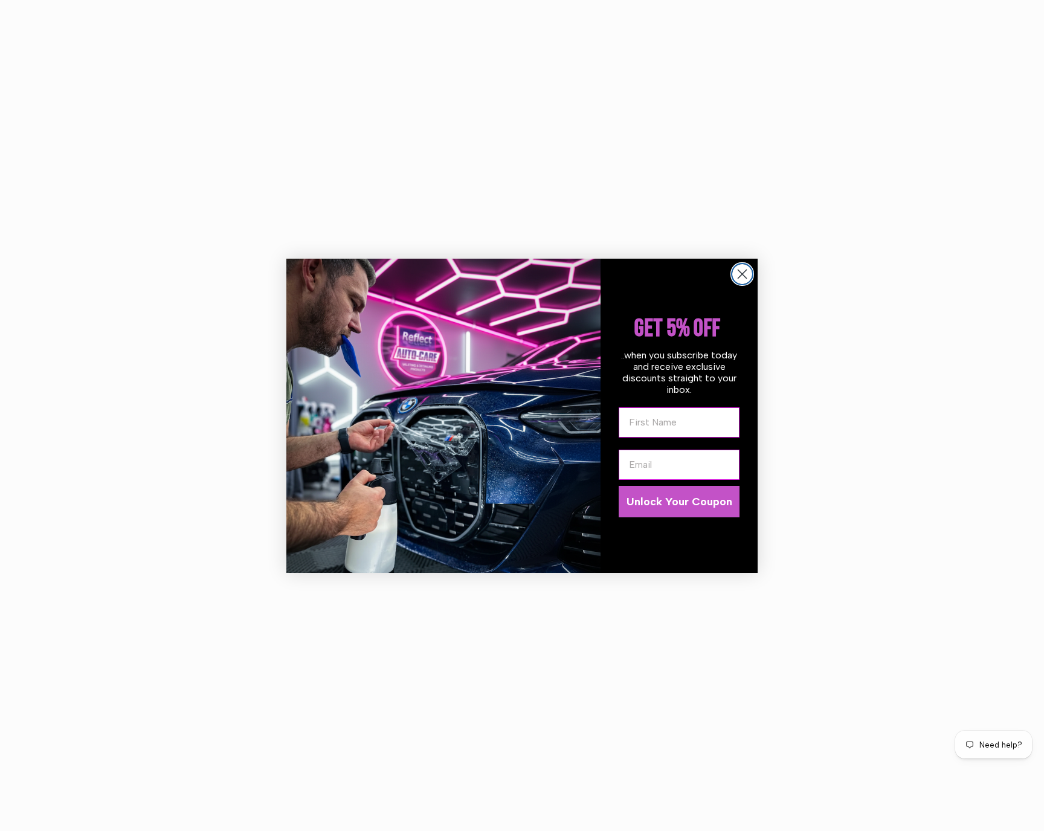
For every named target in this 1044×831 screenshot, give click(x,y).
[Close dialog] (742, 274)
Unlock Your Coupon (679, 501)
